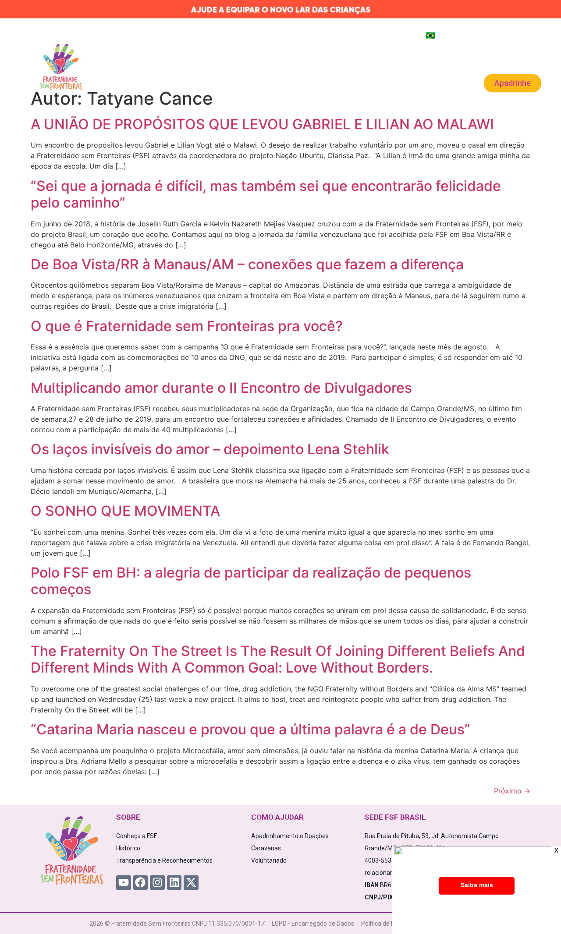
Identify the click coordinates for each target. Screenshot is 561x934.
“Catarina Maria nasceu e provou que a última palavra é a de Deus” (250, 729)
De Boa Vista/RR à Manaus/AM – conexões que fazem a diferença (247, 264)
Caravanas (320, 62)
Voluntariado (379, 62)
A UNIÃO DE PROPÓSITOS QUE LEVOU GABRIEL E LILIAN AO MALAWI (262, 124)
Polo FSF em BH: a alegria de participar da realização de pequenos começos (251, 581)
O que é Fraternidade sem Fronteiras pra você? (187, 326)
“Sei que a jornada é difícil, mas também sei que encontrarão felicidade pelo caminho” (266, 194)
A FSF (121, 62)
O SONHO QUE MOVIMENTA (125, 510)
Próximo (512, 790)
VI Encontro (435, 62)
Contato (285, 82)
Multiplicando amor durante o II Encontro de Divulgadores (221, 387)
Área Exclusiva (513, 55)
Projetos (160, 62)
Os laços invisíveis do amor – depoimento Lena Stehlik (210, 449)
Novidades (273, 62)
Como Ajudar (216, 62)
